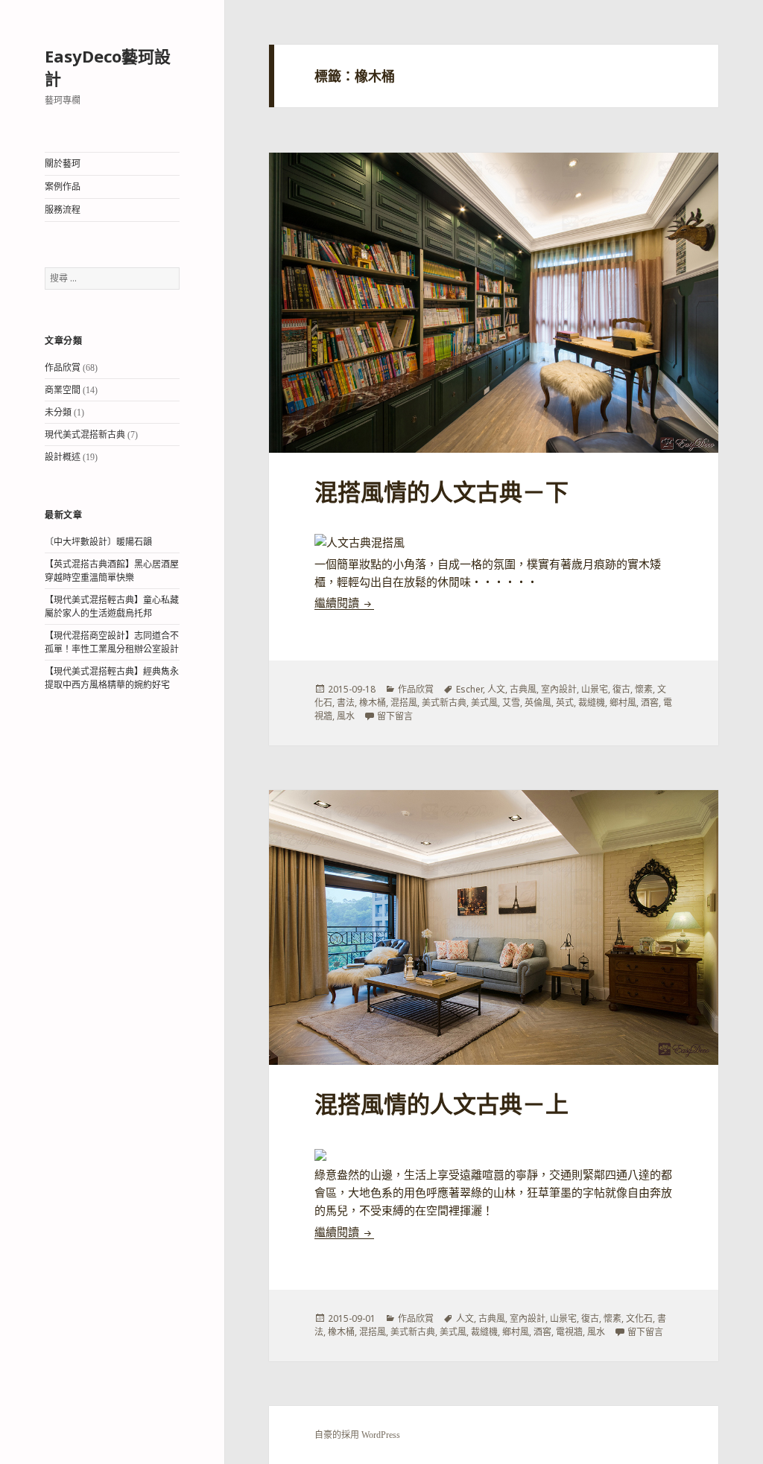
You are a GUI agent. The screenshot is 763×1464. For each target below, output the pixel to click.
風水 (346, 716)
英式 (565, 702)
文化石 (639, 1318)
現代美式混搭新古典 (85, 435)
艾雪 (511, 702)
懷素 (644, 689)
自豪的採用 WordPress (357, 1435)
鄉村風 (623, 702)
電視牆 (569, 1331)
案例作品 (62, 187)
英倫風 (538, 702)
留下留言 (395, 716)
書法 (346, 702)
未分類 (58, 412)
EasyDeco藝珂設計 (108, 67)
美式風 (484, 702)
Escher (469, 689)
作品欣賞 (62, 368)
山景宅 (594, 689)
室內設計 (559, 689)
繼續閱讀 (344, 603)
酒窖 (650, 702)
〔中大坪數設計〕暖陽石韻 (98, 542)
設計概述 (62, 457)
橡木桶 (372, 702)
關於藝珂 (62, 164)
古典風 (523, 689)
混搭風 (403, 702)
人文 (496, 689)
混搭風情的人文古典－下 (441, 493)
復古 (621, 689)
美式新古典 (444, 702)
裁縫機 (591, 702)
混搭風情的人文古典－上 (441, 1105)
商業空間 (62, 390)
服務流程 (62, 210)
